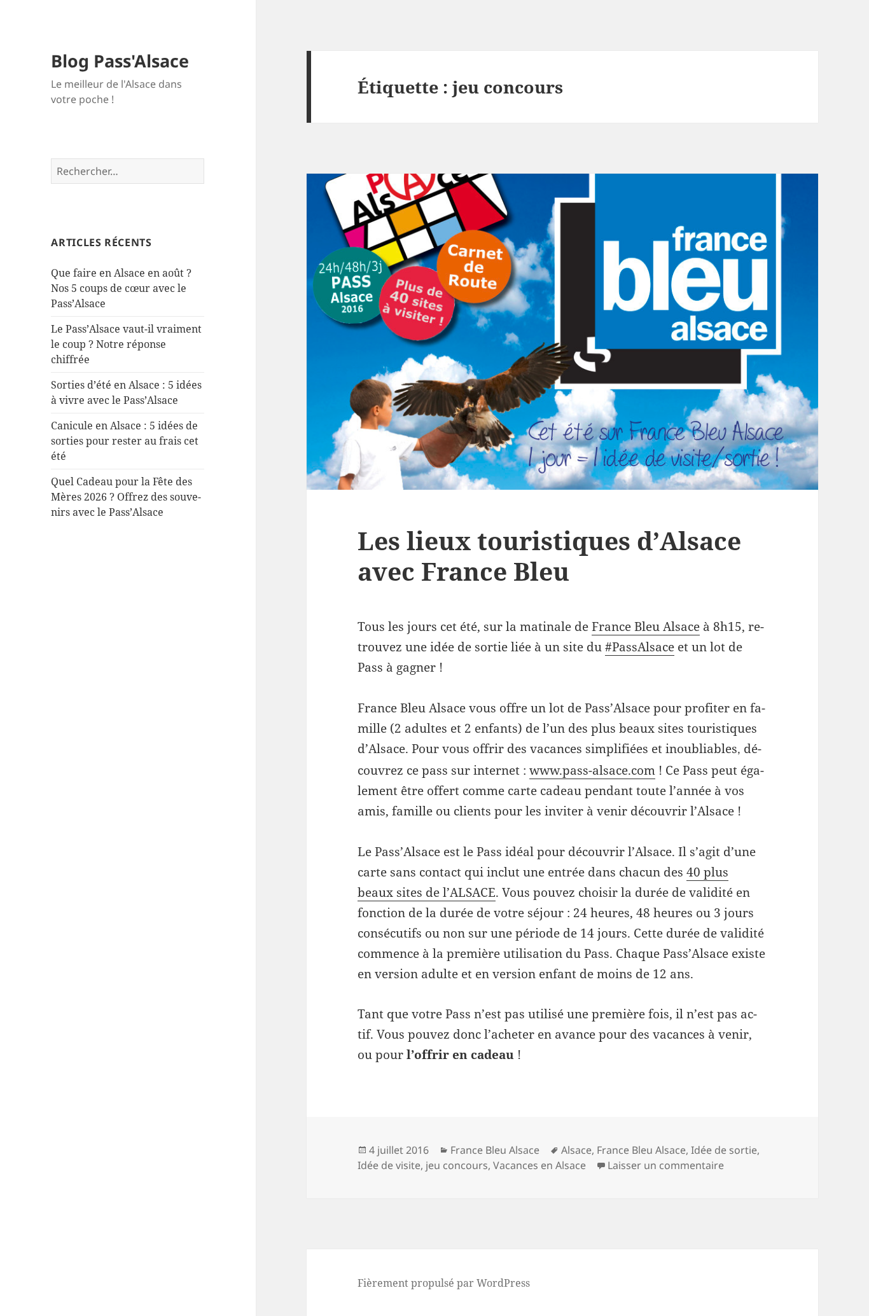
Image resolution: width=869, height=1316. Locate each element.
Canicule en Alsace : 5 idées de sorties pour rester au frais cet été (124, 441)
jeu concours (457, 1165)
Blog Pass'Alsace (120, 61)
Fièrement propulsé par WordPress (444, 1283)
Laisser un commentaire (666, 1165)
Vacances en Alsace (539, 1165)
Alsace (576, 1150)
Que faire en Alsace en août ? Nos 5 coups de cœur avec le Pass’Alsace (121, 288)
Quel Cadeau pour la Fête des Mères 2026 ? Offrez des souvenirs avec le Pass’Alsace (126, 496)
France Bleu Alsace (646, 626)
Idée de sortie (724, 1150)
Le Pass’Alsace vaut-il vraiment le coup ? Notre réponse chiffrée (126, 344)
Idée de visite (389, 1165)
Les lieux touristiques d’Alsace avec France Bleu (549, 555)
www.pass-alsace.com (592, 770)
